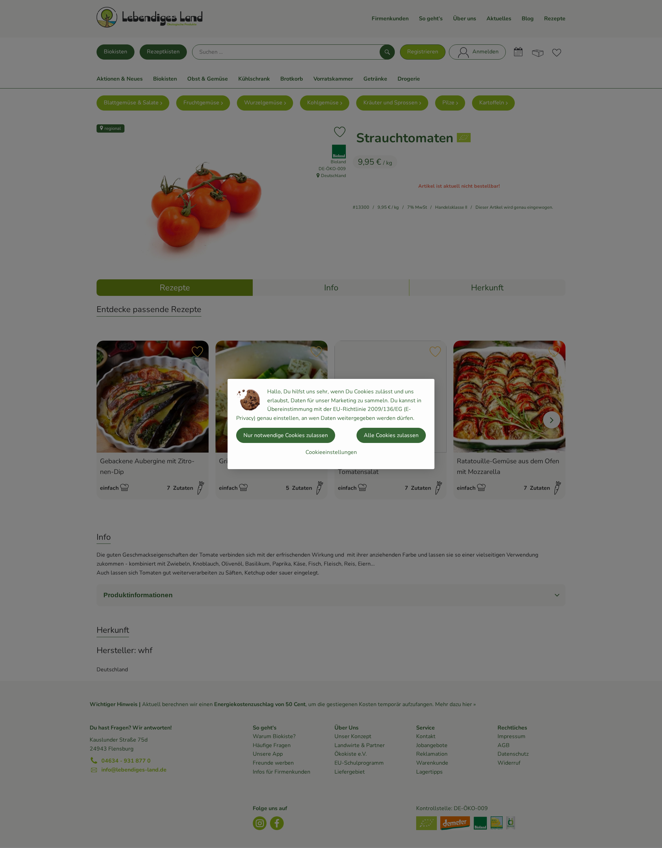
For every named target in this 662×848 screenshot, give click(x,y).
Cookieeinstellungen (331, 452)
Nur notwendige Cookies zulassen (285, 435)
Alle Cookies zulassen (391, 435)
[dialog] (331, 424)
